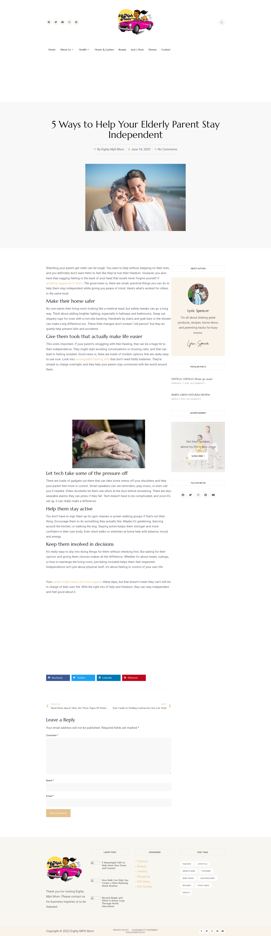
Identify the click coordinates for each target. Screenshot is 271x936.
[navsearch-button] (222, 22)
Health (83, 49)
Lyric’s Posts (137, 49)
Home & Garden (104, 49)
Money (153, 49)
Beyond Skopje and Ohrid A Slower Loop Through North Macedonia (113, 902)
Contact (165, 49)
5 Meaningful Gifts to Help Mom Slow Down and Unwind (114, 865)
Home (52, 49)
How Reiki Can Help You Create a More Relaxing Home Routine (115, 883)
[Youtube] (62, 22)
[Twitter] (55, 22)
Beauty (122, 49)
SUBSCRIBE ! (198, 456)
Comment (52, 735)
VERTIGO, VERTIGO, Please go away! (192, 379)
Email (50, 796)
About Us (65, 49)
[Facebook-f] (201, 931)
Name (50, 780)
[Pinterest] (76, 22)
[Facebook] (49, 22)
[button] (58, 678)
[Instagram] (69, 22)
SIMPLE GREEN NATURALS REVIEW (190, 394)
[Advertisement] (135, 78)
